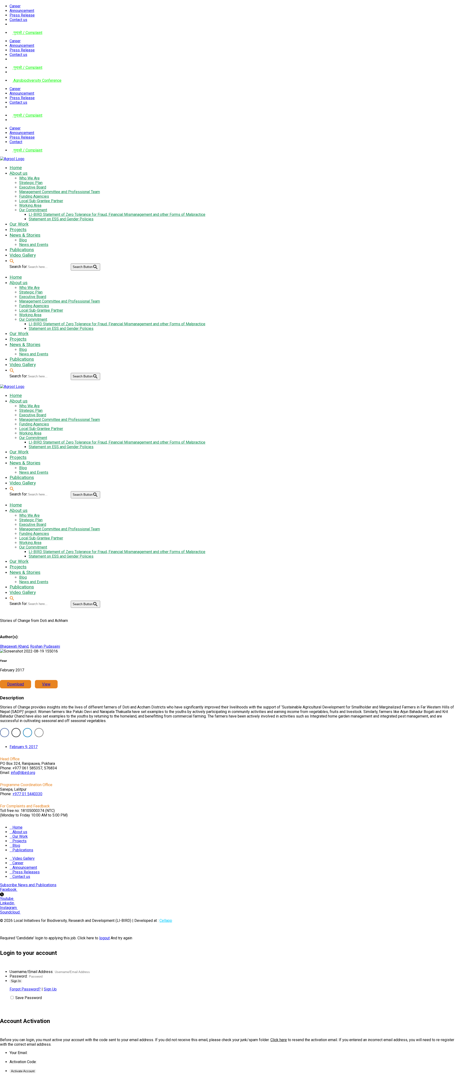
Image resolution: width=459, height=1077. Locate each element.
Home (17, 827)
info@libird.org (23, 772)
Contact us (18, 19)
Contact (16, 142)
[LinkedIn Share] (27, 732)
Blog (16, 845)
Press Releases (26, 872)
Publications (22, 850)
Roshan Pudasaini (45, 646)
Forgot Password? (25, 989)
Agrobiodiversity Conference (36, 80)
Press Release (22, 15)
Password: (18, 976)
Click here (278, 1040)
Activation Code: (23, 1062)
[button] (12, 260)
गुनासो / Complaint (27, 32)
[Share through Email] (39, 732)
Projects (19, 841)
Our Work (20, 836)
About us (19, 832)
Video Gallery (23, 858)
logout (104, 938)
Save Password (28, 997)
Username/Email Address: (31, 971)
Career (15, 6)
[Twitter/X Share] (16, 732)
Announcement (22, 10)
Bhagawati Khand (14, 646)
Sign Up (50, 989)
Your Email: (18, 1052)
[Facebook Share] (4, 732)
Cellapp (165, 920)
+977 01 (27, 794)
